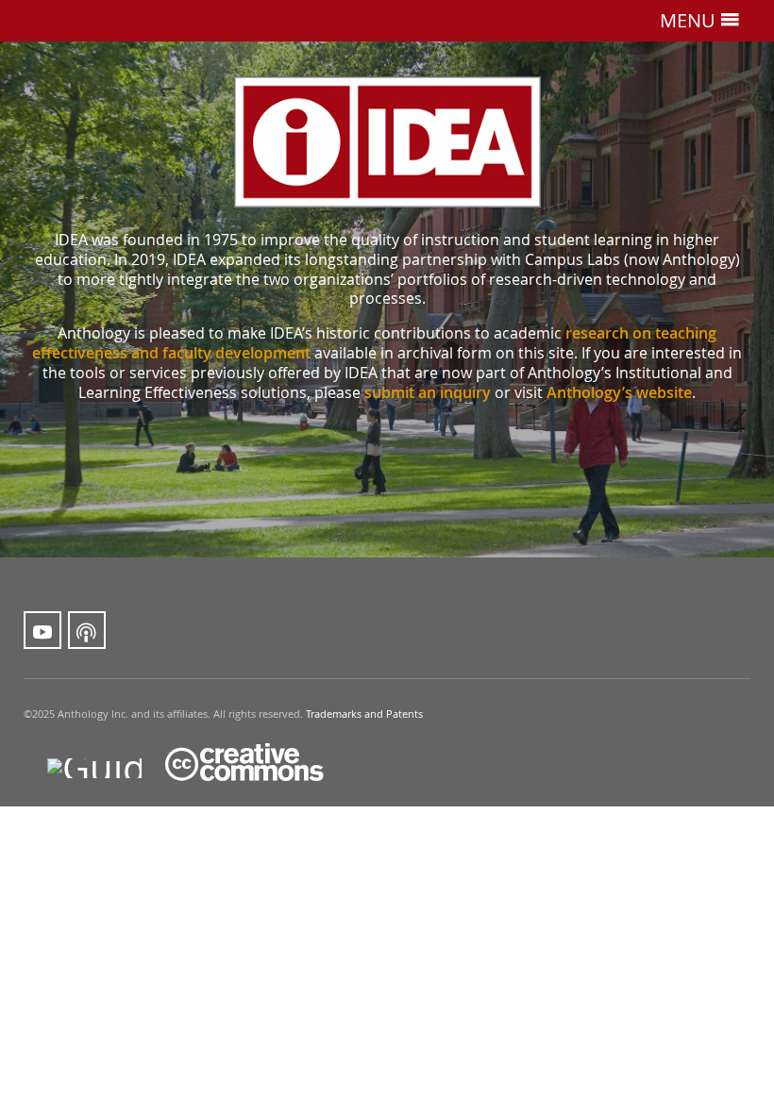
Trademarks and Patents (364, 714)
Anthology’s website (619, 392)
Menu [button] (690, 19)
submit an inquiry (427, 392)
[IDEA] (387, 142)
